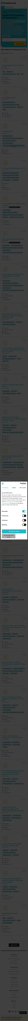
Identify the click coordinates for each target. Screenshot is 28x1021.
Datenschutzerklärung (11, 501)
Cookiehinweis (5, 503)
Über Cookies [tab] (23, 487)
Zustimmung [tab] (5, 487)
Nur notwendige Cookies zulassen (9, 536)
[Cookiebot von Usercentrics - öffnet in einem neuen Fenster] (20, 484)
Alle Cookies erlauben (14, 531)
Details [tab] (14, 487)
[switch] (24, 516)
